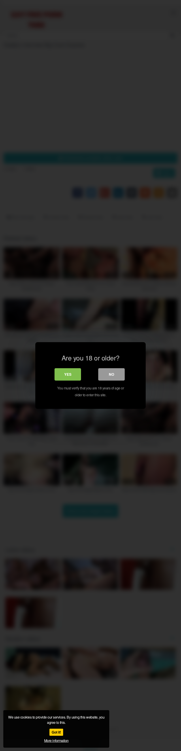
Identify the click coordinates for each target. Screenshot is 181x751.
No (111, 374)
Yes (68, 374)
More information (56, 740)
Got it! (56, 732)
